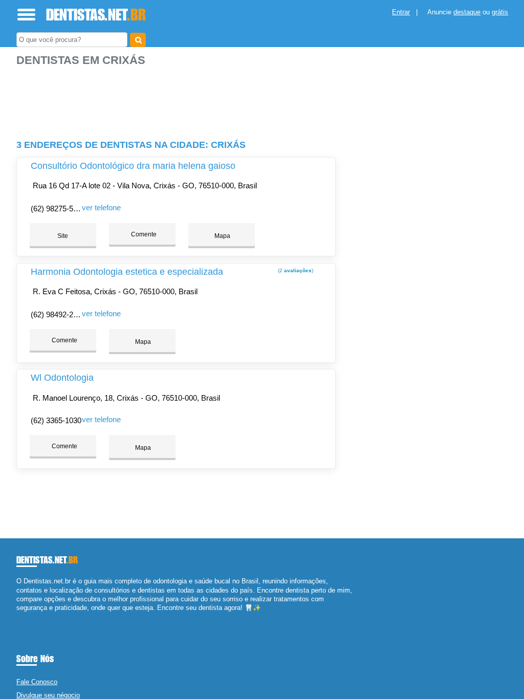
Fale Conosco (36, 682)
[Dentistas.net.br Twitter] (23, 616)
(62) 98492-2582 (58, 314)
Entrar (401, 12)
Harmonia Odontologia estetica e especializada (127, 272)
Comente (143, 234)
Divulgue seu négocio (48, 695)
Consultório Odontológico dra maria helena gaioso (133, 166)
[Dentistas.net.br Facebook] (18, 616)
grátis (500, 12)
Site (62, 235)
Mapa (221, 235)
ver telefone (101, 207)
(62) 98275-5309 (58, 208)
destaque (467, 12)
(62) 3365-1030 (56, 420)
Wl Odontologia (62, 378)
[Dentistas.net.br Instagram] (28, 616)
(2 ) (294, 270)
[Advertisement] (177, 99)
